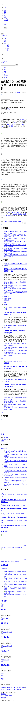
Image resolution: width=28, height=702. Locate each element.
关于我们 (3, 687)
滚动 (8, 50)
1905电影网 (4, 35)
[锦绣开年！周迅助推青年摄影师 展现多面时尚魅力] (15, 586)
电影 (5, 38)
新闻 (5, 12)
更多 (5, 43)
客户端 (5, 77)
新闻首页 (6, 296)
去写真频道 (4, 568)
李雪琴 (14, 212)
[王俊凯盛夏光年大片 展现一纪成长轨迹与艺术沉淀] (15, 573)
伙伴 (2, 679)
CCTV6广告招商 (16, 689)
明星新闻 (6, 300)
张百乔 (5, 215)
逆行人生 (4, 609)
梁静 (9, 212)
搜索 (5, 24)
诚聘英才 (15, 687)
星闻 (5, 40)
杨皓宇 (2, 126)
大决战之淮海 (5, 637)
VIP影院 (6, 20)
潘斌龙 (24, 124)
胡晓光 (20, 214)
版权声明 (21, 687)
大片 (5, 15)
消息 (5, 7)
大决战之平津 (5, 651)
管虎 (14, 122)
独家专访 (4, 531)
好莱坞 (5, 304)
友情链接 (8, 689)
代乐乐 (15, 214)
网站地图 (9, 687)
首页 (5, 10)
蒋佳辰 (21, 122)
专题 (8, 45)
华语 (5, 302)
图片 (8, 46)
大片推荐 (5, 601)
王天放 (10, 215)
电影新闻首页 (7, 298)
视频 (5, 13)
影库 (5, 17)
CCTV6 (6, 18)
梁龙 (18, 212)
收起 (8, 109)
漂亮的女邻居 (5, 665)
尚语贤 (11, 126)
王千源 (14, 124)
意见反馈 (3, 694)
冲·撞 (6, 221)
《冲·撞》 (21, 119)
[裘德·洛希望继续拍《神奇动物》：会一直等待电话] (15, 593)
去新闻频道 (4, 448)
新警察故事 (4, 623)
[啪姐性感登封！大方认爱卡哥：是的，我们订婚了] (15, 579)
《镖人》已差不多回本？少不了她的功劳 (14, 517)
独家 (5, 41)
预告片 (2, 441)
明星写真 (4, 565)
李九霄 (9, 124)
